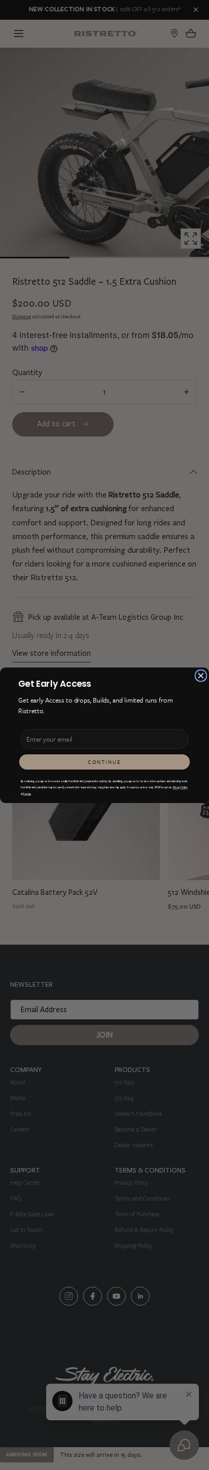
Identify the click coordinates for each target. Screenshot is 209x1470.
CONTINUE (104, 761)
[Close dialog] (200, 675)
